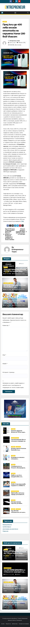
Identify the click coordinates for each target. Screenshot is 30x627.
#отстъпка (18, 45)
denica (18, 574)
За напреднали (15, 437)
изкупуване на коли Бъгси (10, 529)
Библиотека (15, 623)
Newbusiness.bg (7, 524)
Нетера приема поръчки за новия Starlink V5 (16, 503)
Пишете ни (8, 623)
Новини (4, 21)
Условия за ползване (24, 623)
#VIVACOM (11, 45)
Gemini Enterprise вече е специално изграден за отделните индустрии (18, 441)
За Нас (3, 623)
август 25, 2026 (9, 555)
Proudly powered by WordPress (9, 618)
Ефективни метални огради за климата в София (17, 494)
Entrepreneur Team (15, 40)
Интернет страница (8, 372)
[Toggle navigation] (15, 13)
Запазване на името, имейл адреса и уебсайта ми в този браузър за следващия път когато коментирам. (13, 385)
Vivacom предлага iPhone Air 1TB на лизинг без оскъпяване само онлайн (14, 271)
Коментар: (6, 325)
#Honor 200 (21, 42)
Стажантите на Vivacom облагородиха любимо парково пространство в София (18, 468)
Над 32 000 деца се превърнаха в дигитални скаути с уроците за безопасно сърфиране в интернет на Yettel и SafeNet (10, 234)
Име (4, 355)
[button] (27, 12)
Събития (11, 283)
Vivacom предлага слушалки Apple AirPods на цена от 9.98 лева (20, 231)
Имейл (5, 363)
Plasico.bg (5, 531)
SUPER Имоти (7, 526)
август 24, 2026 (9, 604)
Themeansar (19, 620)
